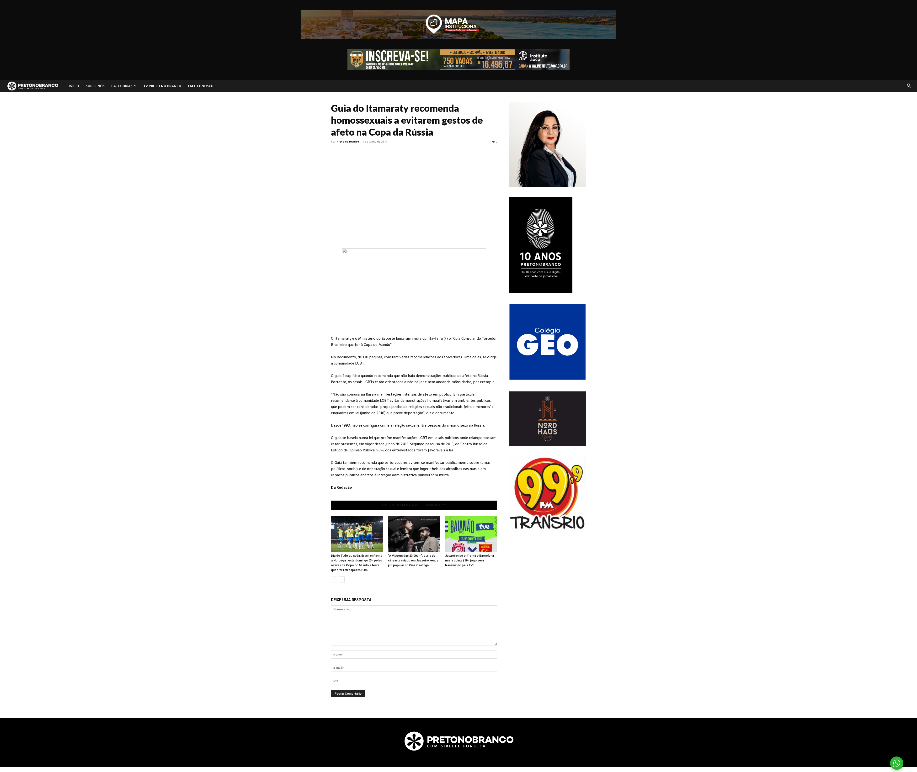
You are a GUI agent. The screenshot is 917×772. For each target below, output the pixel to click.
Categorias (122, 86)
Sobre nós (95, 86)
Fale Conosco (200, 86)
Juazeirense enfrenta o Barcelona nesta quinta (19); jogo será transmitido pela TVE (469, 560)
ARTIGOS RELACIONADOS (401, 505)
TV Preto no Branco (162, 86)
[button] (909, 86)
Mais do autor (436, 505)
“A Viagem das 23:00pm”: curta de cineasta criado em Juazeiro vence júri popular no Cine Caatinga (413, 560)
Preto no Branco (348, 141)
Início (74, 86)
